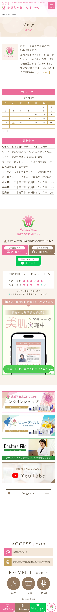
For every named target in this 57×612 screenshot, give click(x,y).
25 (13, 122)
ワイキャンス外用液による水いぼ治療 (22, 156)
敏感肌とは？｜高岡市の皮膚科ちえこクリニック (28, 187)
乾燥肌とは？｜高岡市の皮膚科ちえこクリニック (28, 192)
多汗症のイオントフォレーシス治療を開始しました (29, 162)
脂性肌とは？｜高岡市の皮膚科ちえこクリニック (28, 182)
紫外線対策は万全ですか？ (16, 167)
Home (3, 14)
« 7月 (5, 131)
